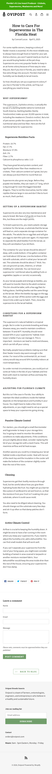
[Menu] (47, 14)
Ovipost (21, 765)
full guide (29, 216)
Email (5, 617)
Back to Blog (28, 671)
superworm (12, 104)
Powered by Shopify (32, 765)
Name (5, 605)
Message (6, 628)
